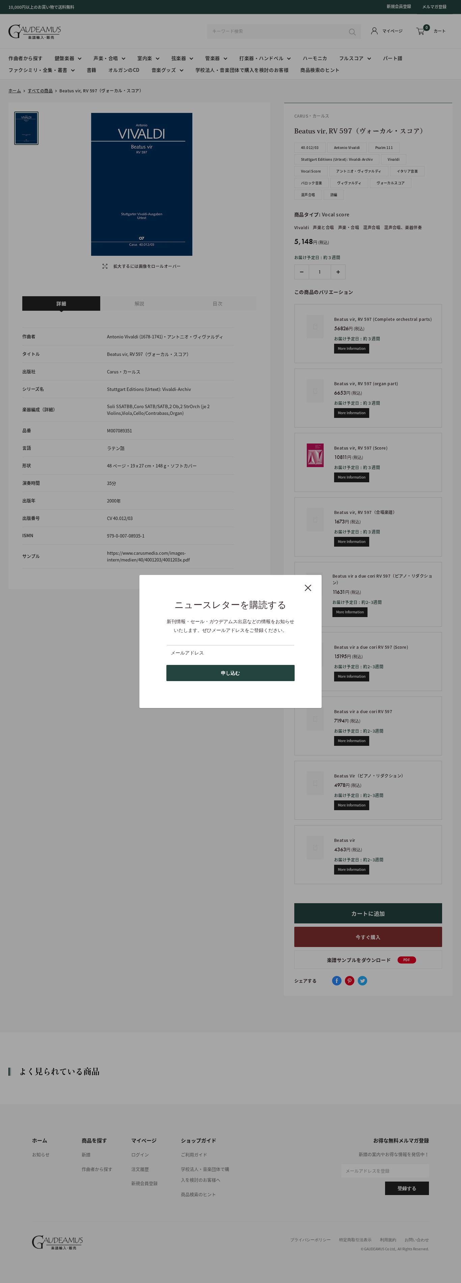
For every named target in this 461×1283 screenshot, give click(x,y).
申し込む (230, 673)
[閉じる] (308, 587)
